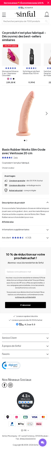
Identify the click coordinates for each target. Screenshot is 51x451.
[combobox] (23, 21)
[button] (48, 3)
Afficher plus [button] (8, 222)
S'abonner (25, 305)
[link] (8, 79)
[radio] (6, 68)
